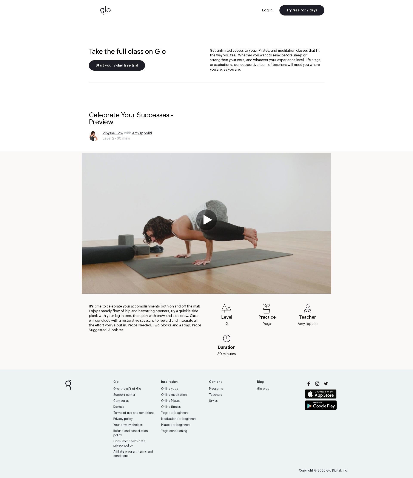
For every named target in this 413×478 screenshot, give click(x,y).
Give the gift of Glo (127, 388)
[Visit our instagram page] (317, 384)
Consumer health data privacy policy (129, 443)
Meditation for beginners (178, 419)
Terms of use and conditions (133, 412)
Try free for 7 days (301, 10)
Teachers (215, 394)
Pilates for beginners (175, 425)
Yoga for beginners (174, 412)
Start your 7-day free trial (117, 65)
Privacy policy (123, 419)
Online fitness (171, 406)
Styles (213, 400)
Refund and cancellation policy (130, 433)
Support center (124, 394)
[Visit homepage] (105, 10)
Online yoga (169, 388)
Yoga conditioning (174, 431)
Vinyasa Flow (113, 133)
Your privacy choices (128, 425)
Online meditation (174, 394)
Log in (267, 10)
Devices (118, 406)
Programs (216, 388)
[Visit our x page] (326, 384)
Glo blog (263, 388)
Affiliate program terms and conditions (133, 454)
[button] (206, 223)
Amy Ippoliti (142, 133)
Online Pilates (170, 400)
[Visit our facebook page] (309, 384)
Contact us (121, 400)
